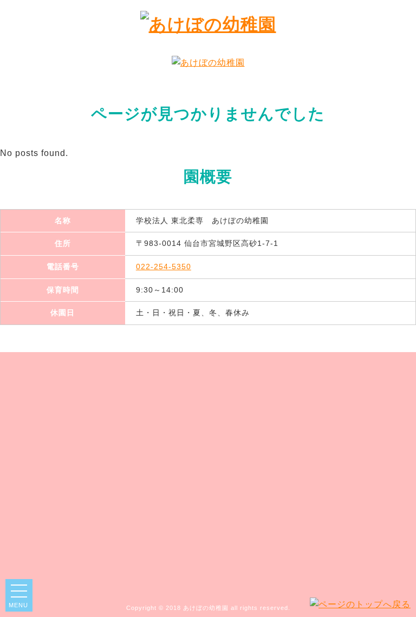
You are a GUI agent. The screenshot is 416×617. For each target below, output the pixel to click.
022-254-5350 (163, 266)
